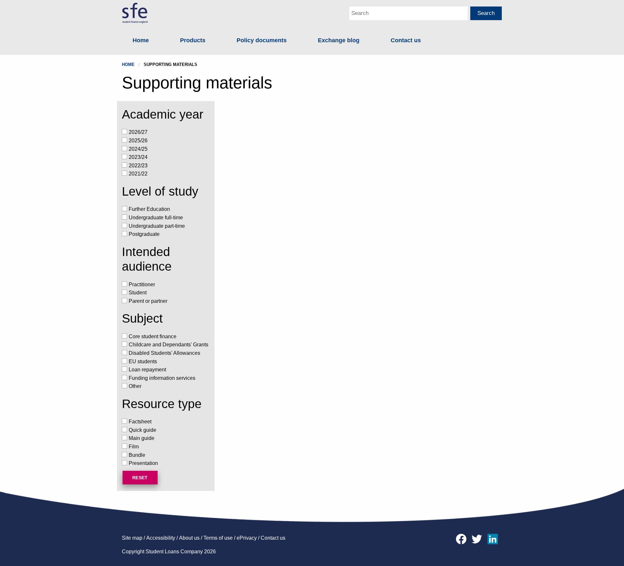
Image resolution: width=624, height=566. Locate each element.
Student (138, 292)
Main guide (141, 438)
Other (135, 386)
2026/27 (138, 132)
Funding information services (162, 378)
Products (192, 40)
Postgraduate (144, 234)
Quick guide (142, 430)
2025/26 (138, 140)
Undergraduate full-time (156, 217)
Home (141, 40)
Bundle (137, 455)
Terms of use (218, 538)
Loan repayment (147, 369)
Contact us (406, 40)
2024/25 (138, 149)
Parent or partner (148, 301)
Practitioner (142, 284)
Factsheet (140, 421)
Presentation (143, 463)
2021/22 (138, 173)
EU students (143, 361)
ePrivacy (247, 538)
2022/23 (138, 165)
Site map (132, 538)
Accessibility (160, 538)
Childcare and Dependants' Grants (168, 344)
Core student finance (152, 336)
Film (134, 446)
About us (189, 538)
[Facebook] (463, 538)
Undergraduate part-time (157, 226)
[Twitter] (478, 538)
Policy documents (262, 40)
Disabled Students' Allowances (164, 353)
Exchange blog (338, 40)
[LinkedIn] (494, 538)
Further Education (149, 209)
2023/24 (138, 157)
